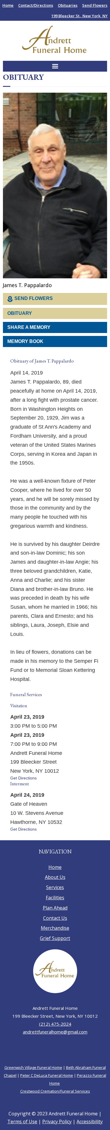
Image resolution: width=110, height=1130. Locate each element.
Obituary (19, 313)
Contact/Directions (35, 5)
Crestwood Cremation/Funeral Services (55, 1104)
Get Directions (23, 788)
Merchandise (55, 941)
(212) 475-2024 (55, 1037)
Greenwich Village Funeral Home (33, 1081)
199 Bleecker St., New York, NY (79, 15)
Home (7, 5)
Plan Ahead (55, 921)
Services (55, 901)
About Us (55, 890)
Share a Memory (28, 327)
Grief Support (55, 951)
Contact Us (55, 931)
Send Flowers (94, 5)
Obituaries (67, 5)
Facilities (55, 911)
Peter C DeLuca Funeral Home (46, 1088)
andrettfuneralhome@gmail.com (55, 1045)
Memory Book (25, 341)
